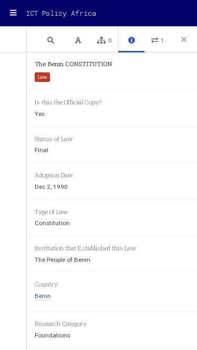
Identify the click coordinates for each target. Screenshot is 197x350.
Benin (43, 296)
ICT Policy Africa (61, 13)
